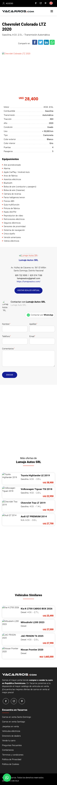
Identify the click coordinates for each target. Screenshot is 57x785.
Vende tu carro (8, 740)
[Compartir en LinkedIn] (46, 44)
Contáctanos (8, 750)
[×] (7, 778)
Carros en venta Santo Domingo (16, 717)
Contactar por (42, 315)
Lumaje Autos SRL (28, 260)
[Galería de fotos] (28, 66)
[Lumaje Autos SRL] (28, 256)
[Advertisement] (28, 420)
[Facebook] (36, 3)
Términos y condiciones (12, 755)
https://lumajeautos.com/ (28, 281)
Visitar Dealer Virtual (28, 290)
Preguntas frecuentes (12, 745)
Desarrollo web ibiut (10, 781)
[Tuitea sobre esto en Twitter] (40, 44)
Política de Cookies (10, 764)
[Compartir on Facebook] (34, 44)
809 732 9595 (21, 275)
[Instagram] (40, 3)
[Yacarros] (18, 11)
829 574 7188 (36, 275)
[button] (52, 11)
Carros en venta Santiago (13, 721)
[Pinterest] (45, 3)
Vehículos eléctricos (11, 731)
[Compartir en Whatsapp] (52, 44)
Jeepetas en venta (10, 726)
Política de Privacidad (11, 759)
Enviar (9, 375)
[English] (51, 3)
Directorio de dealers (11, 736)
